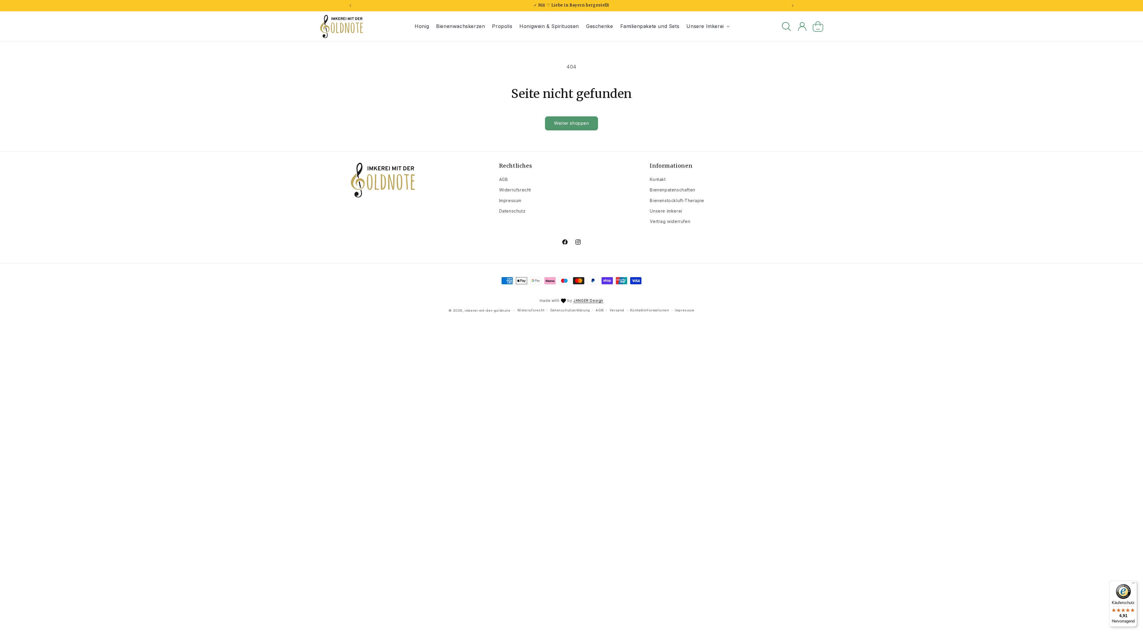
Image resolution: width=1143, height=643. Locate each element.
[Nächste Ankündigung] (792, 5)
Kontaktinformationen (649, 310)
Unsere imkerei (666, 210)
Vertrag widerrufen (670, 221)
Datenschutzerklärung (570, 310)
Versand (617, 310)
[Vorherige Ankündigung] (350, 5)
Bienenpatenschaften (672, 189)
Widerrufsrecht (515, 189)
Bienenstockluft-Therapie (677, 200)
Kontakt (658, 179)
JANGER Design (588, 300)
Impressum (510, 200)
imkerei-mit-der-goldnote (487, 310)
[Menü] (1133, 584)
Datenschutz (512, 210)
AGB (503, 179)
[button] (707, 26)
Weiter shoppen (571, 123)
